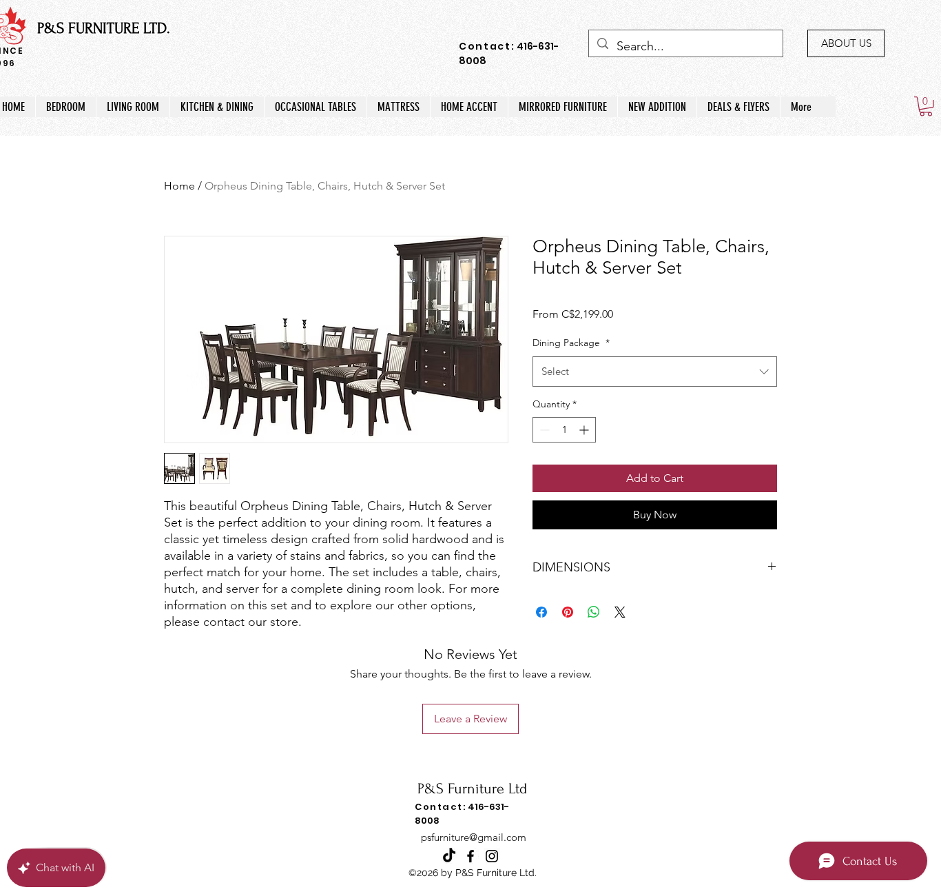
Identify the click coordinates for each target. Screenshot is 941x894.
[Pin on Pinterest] (567, 612)
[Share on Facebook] (541, 612)
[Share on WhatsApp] (594, 612)
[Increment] (585, 430)
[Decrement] (543, 430)
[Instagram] (492, 856)
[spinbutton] (564, 430)
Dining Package (571, 342)
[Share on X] (620, 612)
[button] (926, 106)
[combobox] (654, 371)
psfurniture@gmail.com (473, 837)
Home (179, 185)
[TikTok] (449, 856)
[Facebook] (470, 856)
